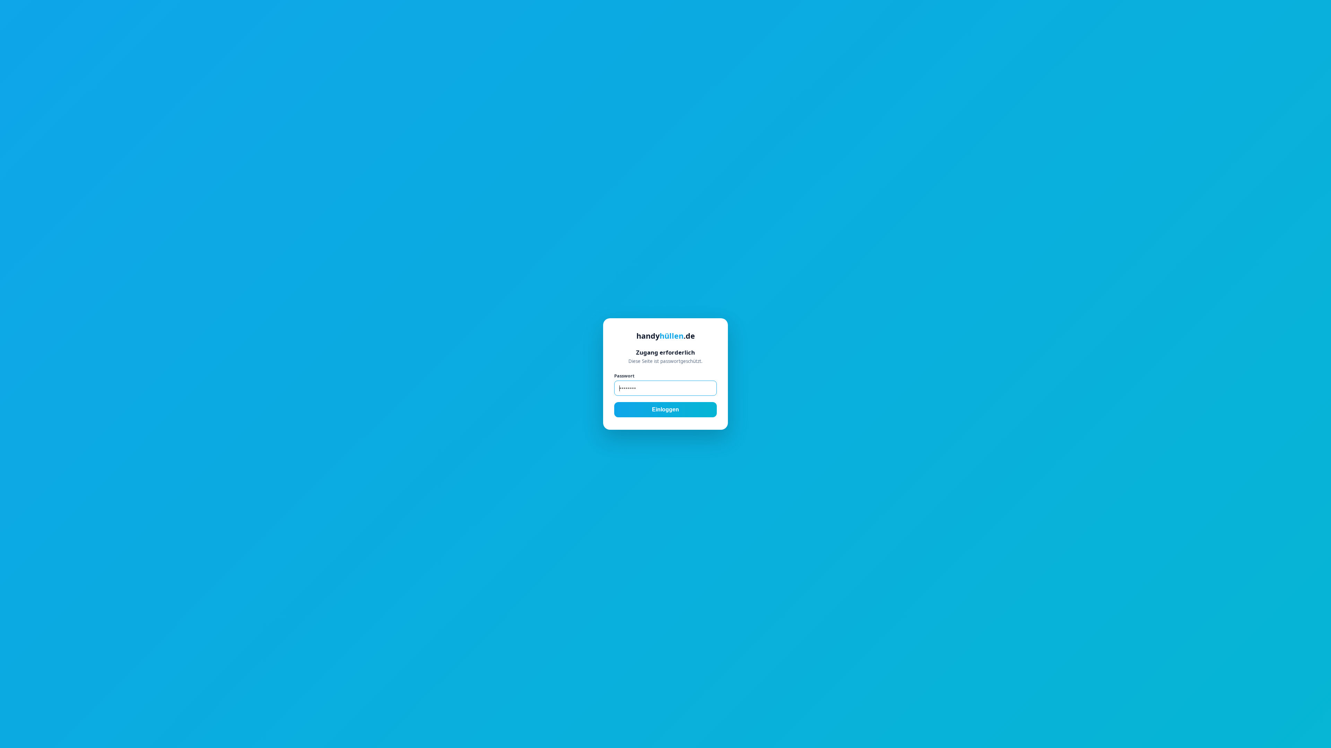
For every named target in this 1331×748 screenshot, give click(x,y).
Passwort (624, 376)
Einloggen (665, 409)
